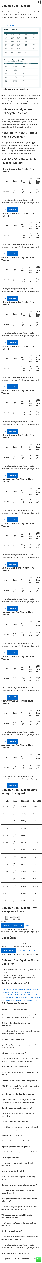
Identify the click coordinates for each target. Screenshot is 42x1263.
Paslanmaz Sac (15, 1000)
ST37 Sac (10, 995)
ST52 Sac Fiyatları (23, 997)
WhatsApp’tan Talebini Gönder (26, 950)
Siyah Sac (23, 992)
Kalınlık (10, 918)
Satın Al (4, 25)
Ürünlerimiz (28, 989)
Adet (3, 921)
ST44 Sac (30, 995)
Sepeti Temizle (8, 950)
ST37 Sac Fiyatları (20, 995)
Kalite (3, 918)
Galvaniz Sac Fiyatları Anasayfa (12, 989)
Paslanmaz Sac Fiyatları (29, 1000)
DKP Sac (33, 997)
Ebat (16, 918)
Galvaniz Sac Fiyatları (11, 992)
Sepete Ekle (18, 925)
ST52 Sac (13, 997)
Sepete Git (12, 209)
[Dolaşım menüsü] (38, 2)
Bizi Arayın (10, 25)
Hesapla (6, 925)
